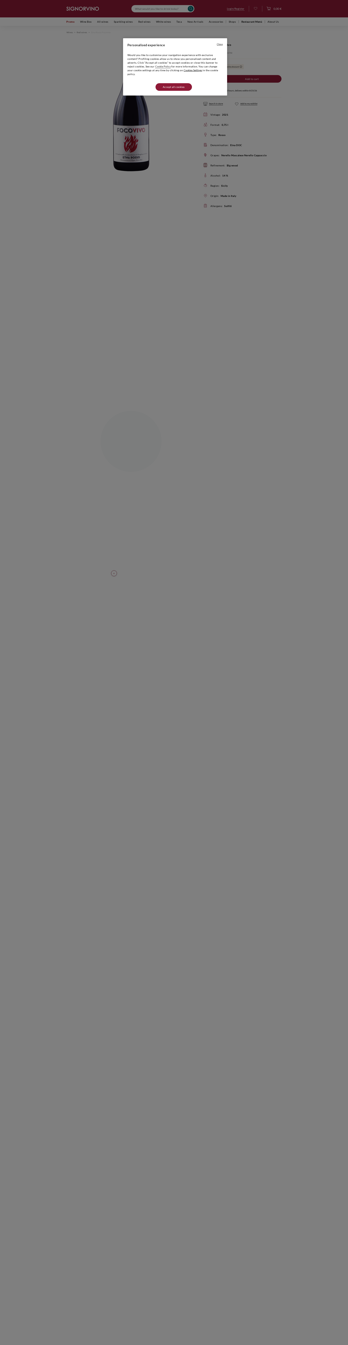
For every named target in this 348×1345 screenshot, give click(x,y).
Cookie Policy (163, 66)
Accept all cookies (174, 86)
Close (220, 44)
